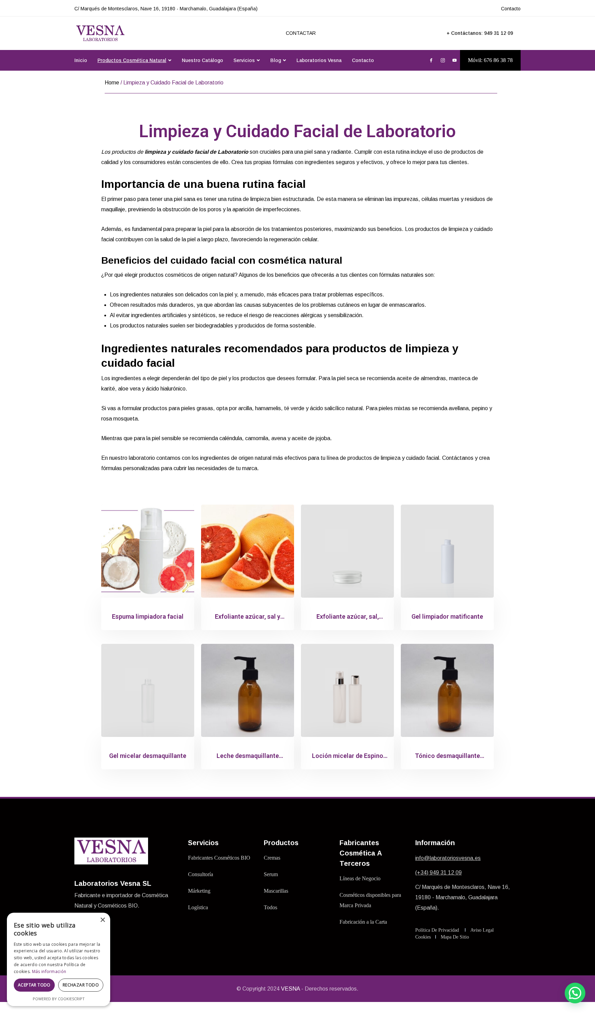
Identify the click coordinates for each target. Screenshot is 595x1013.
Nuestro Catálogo (202, 60)
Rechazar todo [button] (81, 985)
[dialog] (58, 959)
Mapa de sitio (455, 937)
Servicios (244, 60)
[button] (575, 993)
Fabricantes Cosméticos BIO (219, 858)
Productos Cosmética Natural (131, 60)
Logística (198, 907)
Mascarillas (276, 891)
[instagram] (443, 60)
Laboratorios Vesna (319, 60)
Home (112, 82)
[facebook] (431, 60)
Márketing (199, 891)
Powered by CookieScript (59, 998)
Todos (270, 907)
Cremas (272, 858)
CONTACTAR (301, 33)
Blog (275, 60)
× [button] (102, 920)
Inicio (80, 60)
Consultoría (200, 874)
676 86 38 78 (498, 60)
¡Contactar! (557, 12)
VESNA (290, 989)
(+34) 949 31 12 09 (438, 872)
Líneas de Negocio (360, 878)
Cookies (423, 937)
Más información (49, 971)
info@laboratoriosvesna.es (448, 858)
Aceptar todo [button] (34, 985)
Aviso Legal (482, 930)
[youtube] (454, 60)
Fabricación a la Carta (363, 922)
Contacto (363, 60)
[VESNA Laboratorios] (100, 33)
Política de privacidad (437, 930)
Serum (271, 874)
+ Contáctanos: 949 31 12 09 (480, 33)
